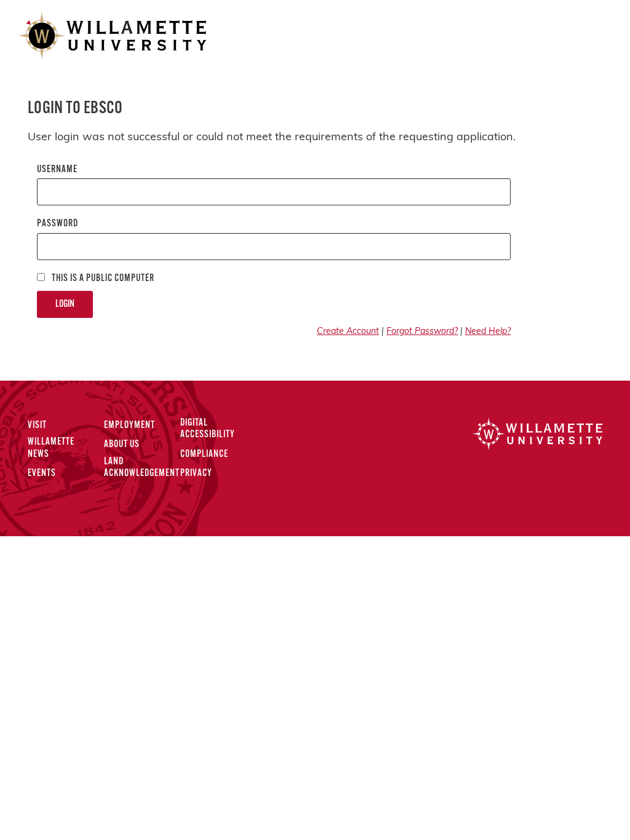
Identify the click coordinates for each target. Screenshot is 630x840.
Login (64, 304)
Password (57, 224)
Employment (129, 425)
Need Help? (488, 331)
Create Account (348, 331)
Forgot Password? (422, 331)
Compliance (204, 454)
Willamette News (51, 448)
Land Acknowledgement (142, 467)
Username (57, 170)
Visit (37, 425)
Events (42, 473)
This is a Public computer (102, 278)
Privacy (196, 473)
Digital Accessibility (207, 429)
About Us (122, 445)
